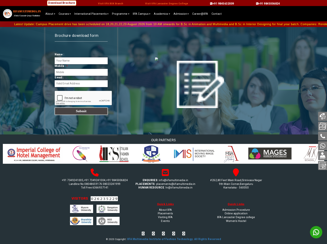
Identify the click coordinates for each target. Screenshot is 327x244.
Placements (165, 213)
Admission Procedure (236, 209)
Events (165, 220)
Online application (236, 213)
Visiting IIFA (165, 217)
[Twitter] (153, 233)
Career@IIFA (200, 13)
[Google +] (174, 233)
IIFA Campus (141, 13)
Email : (59, 77)
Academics (161, 13)
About (49, 13)
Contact (217, 13)
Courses (64, 13)
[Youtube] (184, 233)
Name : (59, 54)
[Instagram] (163, 233)
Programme (120, 13)
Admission (180, 13)
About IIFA (165, 209)
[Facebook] (143, 233)
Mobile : (61, 65)
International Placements (90, 13)
